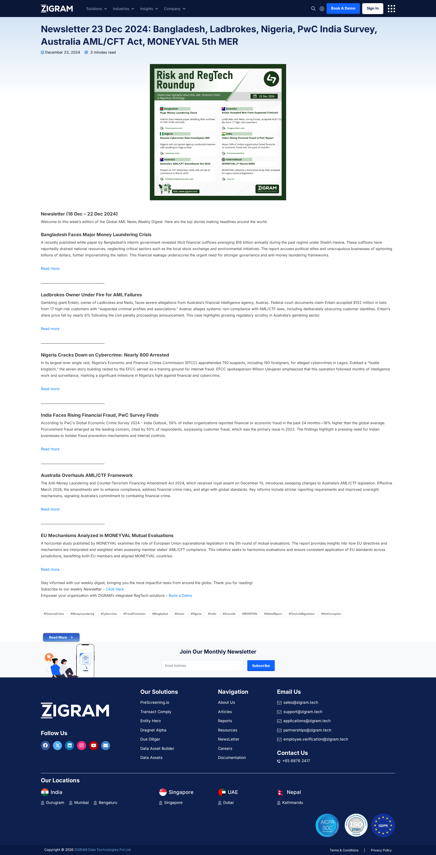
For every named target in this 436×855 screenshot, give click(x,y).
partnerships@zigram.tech (307, 730)
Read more (50, 268)
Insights (147, 8)
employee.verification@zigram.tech (315, 739)
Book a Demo (180, 595)
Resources (227, 730)
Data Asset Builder (157, 748)
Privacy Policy (381, 850)
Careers (225, 748)
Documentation (232, 757)
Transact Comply (155, 711)
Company (173, 8)
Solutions (94, 8)
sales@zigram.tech (300, 702)
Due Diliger (150, 739)
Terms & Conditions (344, 850)
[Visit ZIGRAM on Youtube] (94, 745)
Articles (225, 711)
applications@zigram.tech (307, 721)
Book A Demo (343, 8)
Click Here (115, 589)
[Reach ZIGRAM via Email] (105, 745)
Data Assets (151, 757)
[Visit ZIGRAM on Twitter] (58, 745)
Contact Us (292, 752)
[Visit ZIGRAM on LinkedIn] (70, 745)
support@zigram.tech (302, 711)
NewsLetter (228, 739)
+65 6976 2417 (296, 760)
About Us (226, 702)
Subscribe (261, 665)
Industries (121, 8)
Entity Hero (150, 721)
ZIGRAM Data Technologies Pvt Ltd (102, 850)
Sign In (373, 8)
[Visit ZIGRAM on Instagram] (82, 745)
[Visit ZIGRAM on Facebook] (46, 745)
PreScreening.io (154, 702)
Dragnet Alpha (153, 730)
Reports (225, 721)
